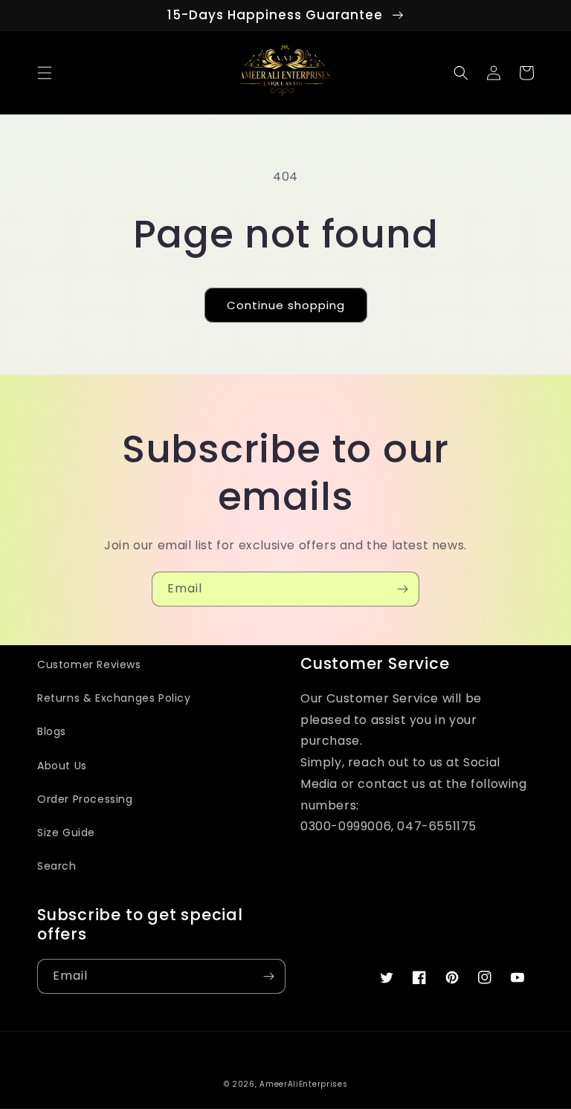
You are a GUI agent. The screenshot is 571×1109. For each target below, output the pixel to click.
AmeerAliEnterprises (303, 1084)
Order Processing (85, 799)
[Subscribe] (402, 589)
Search (57, 866)
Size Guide (66, 832)
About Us (62, 765)
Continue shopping (286, 305)
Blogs (51, 731)
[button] (44, 72)
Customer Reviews (89, 664)
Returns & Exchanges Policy (114, 698)
